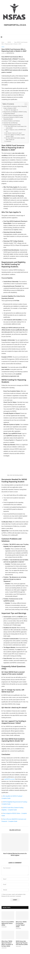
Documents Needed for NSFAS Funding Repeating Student (13, 118)
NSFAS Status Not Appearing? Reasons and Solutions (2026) (22, 942)
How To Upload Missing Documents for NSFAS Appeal (15, 854)
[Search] (28, 37)
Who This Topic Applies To (12, 109)
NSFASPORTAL (10, 53)
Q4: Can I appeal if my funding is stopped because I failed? (15, 135)
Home (3, 42)
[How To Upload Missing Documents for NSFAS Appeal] (15, 842)
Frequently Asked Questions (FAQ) (12, 124)
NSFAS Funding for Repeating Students (13, 115)
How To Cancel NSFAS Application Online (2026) (8, 923)
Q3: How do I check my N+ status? (14, 133)
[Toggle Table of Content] (25, 104)
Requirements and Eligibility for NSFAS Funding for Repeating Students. (15, 112)
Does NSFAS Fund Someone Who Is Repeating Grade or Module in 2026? (15, 107)
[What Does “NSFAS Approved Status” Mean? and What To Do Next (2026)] (8, 935)
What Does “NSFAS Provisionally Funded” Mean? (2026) (21, 924)
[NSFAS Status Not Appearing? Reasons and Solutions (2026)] (22, 935)
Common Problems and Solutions (12, 120)
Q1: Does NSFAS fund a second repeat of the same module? (16, 127)
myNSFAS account (9, 779)
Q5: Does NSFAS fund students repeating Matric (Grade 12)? (15, 138)
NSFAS (9, 42)
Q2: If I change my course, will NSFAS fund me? (16, 130)
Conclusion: (8, 141)
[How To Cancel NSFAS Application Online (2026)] (8, 915)
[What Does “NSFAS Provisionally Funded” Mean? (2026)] (22, 915)
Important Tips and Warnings (11, 122)
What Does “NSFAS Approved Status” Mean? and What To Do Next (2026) (7, 943)
